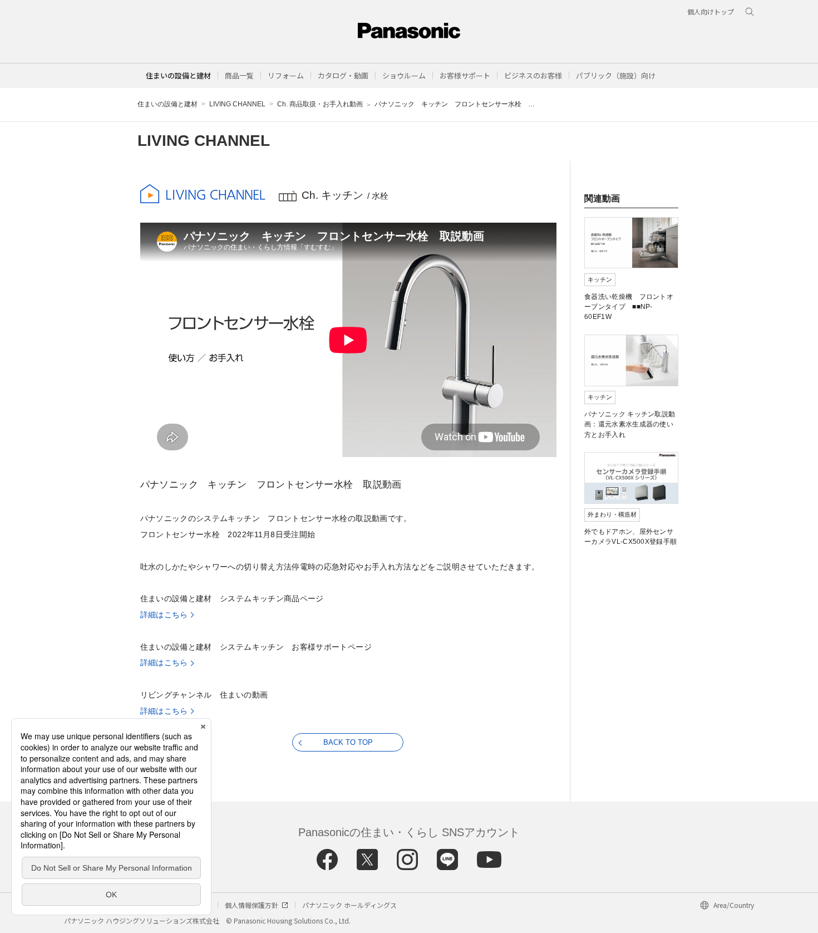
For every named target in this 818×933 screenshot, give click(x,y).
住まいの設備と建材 (178, 75)
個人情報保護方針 (251, 905)
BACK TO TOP (348, 742)
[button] (239, 75)
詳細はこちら (164, 614)
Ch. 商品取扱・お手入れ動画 (320, 104)
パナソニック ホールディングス (349, 905)
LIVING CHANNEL (237, 104)
